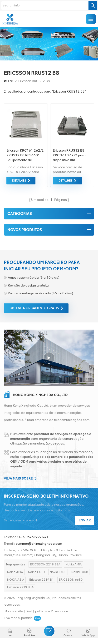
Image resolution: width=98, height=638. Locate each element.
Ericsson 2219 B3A (20, 587)
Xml (29, 611)
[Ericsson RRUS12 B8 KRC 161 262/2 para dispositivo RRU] (72, 145)
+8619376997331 (33, 537)
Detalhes (19, 180)
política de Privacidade (51, 611)
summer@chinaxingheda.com (39, 544)
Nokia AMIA (73, 564)
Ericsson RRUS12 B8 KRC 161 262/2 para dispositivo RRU (69, 155)
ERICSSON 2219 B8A (45, 564)
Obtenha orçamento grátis (34, 308)
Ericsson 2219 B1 (41, 579)
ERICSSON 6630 (71, 579)
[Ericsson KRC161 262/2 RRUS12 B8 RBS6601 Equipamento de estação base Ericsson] (25, 145)
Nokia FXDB (58, 572)
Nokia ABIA (15, 572)
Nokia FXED (36, 572)
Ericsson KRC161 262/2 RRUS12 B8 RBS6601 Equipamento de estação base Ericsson (25, 155)
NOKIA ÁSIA (15, 579)
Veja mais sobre (18, 478)
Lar (10, 81)
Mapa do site (14, 611)
